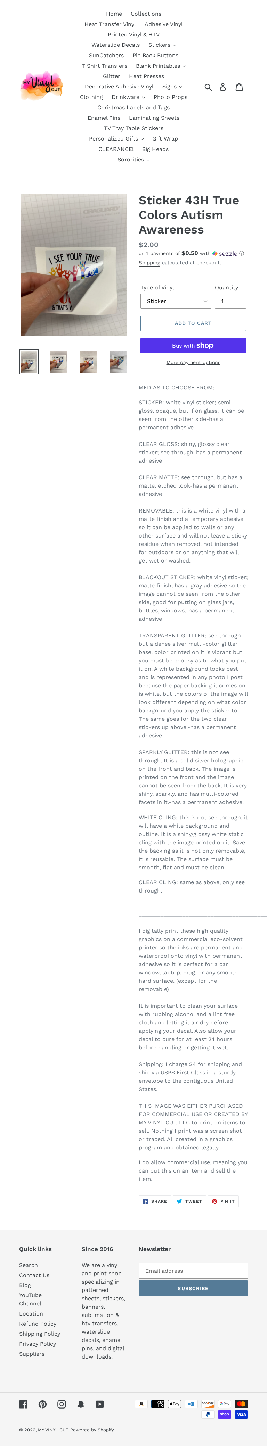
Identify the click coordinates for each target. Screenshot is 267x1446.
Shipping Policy (39, 1333)
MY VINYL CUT (53, 1429)
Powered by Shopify (92, 1429)
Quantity (226, 287)
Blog (25, 1285)
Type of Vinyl (157, 287)
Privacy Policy (37, 1344)
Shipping (149, 263)
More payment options (193, 362)
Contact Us (34, 1275)
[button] (193, 253)
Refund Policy (37, 1323)
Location (31, 1313)
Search (28, 1265)
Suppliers (31, 1354)
